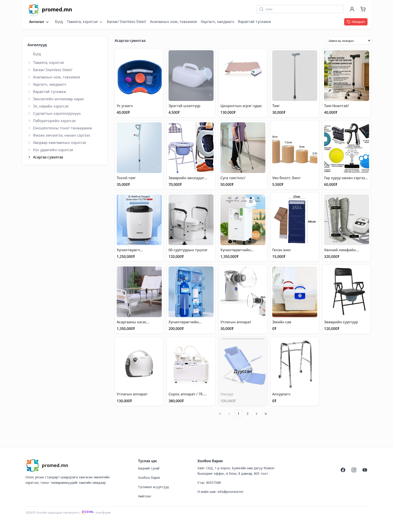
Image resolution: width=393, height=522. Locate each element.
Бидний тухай (148, 468)
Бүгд (59, 21)
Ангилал (36, 22)
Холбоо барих (149, 477)
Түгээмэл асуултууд (153, 487)
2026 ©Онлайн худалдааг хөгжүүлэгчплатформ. (68, 512)
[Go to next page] (256, 414)
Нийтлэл (144, 496)
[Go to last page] (266, 414)
